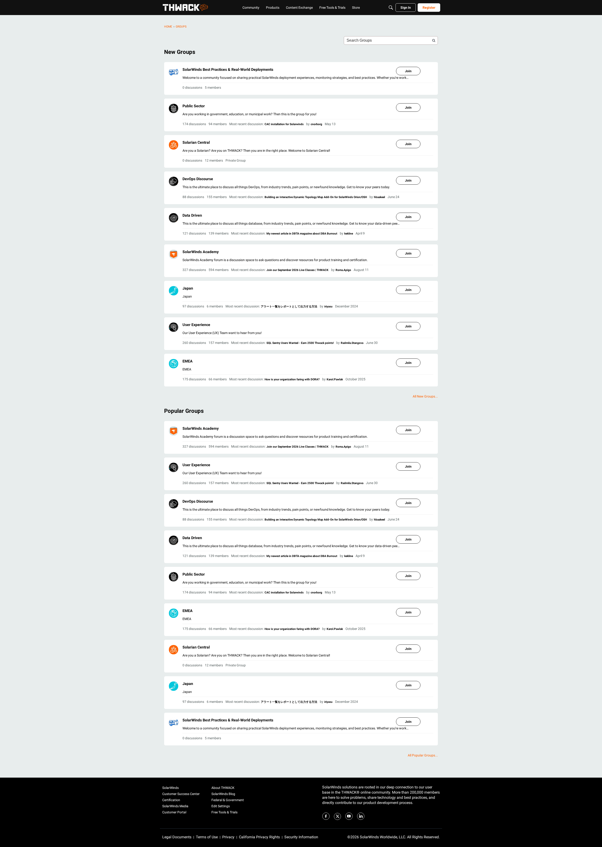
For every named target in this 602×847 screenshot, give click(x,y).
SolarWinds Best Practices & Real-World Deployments (227, 69)
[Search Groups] (433, 40)
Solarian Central (196, 142)
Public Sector (193, 106)
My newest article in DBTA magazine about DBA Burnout (301, 233)
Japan (187, 288)
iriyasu (328, 306)
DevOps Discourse (197, 179)
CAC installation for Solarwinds (284, 124)
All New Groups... (425, 396)
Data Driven (192, 215)
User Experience (196, 324)
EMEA (187, 361)
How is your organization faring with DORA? (292, 379)
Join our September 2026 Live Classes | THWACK (297, 270)
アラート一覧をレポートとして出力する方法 (289, 306)
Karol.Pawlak (335, 379)
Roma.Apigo (343, 270)
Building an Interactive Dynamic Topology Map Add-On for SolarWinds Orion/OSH (316, 197)
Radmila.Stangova (352, 343)
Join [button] (408, 71)
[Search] (391, 7)
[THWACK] (185, 7)
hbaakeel (379, 197)
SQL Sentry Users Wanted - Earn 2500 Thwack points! (300, 343)
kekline (348, 233)
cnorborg (316, 124)
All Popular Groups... (423, 755)
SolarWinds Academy (200, 252)
